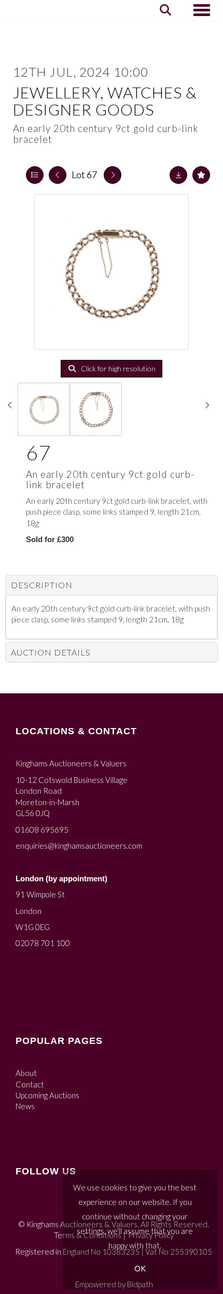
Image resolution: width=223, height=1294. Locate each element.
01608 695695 (42, 829)
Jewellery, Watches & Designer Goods (105, 101)
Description (42, 585)
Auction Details (51, 652)
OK (140, 1268)
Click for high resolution (117, 368)
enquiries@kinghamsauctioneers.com (79, 845)
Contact (30, 1084)
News (25, 1106)
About (26, 1073)
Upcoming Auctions (47, 1095)
